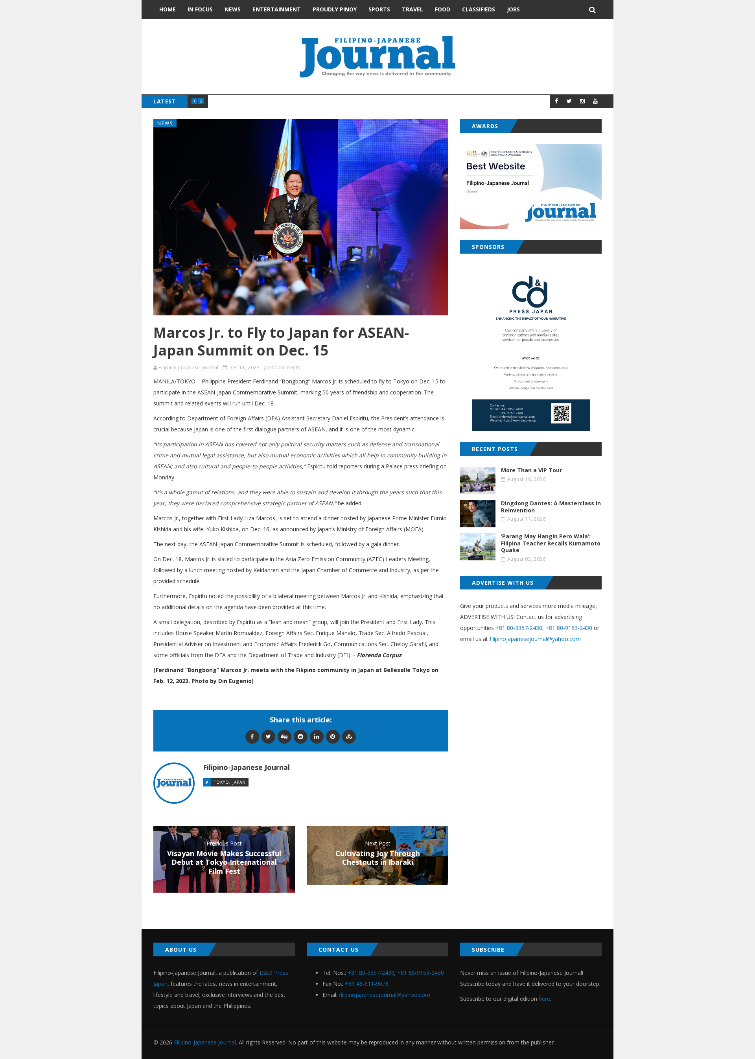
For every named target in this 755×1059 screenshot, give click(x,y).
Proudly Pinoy (335, 9)
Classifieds (478, 9)
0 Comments (285, 367)
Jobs (513, 9)
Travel (412, 9)
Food (442, 9)
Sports (379, 9)
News (233, 9)
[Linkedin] (317, 736)
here (544, 998)
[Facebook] (252, 736)
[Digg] (284, 736)
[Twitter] (268, 736)
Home (167, 9)
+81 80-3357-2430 (518, 628)
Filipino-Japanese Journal (188, 367)
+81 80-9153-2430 (568, 628)
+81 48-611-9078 (367, 983)
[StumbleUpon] (349, 736)
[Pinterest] (333, 736)
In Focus (200, 9)
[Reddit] (301, 736)
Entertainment (276, 9)
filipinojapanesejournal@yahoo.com (535, 639)
